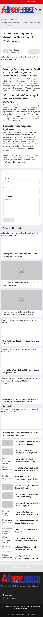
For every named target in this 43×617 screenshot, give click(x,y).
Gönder (9, 220)
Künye (13, 598)
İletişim (6, 598)
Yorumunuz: (8, 196)
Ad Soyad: (7, 178)
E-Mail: (5, 188)
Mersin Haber (20, 614)
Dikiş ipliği (11, 614)
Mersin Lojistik (30, 614)
